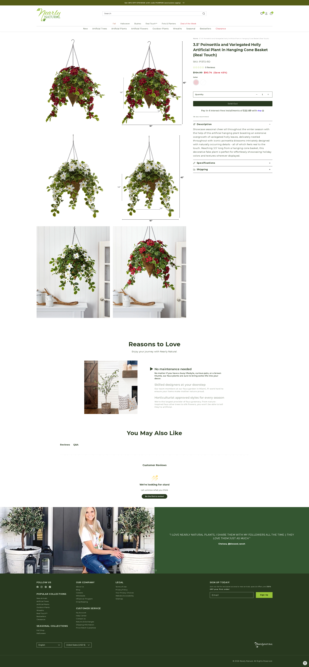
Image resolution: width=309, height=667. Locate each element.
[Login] (266, 13)
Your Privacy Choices (125, 593)
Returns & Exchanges (85, 622)
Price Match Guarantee (86, 628)
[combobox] (154, 13)
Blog (78, 590)
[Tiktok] (50, 587)
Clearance (221, 29)
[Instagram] (42, 587)
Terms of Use (121, 587)
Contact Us (81, 619)
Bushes (137, 24)
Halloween (125, 24)
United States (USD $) (75, 645)
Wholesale (80, 596)
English (42, 645)
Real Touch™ (151, 24)
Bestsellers (205, 29)
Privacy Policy (122, 590)
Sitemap (119, 599)
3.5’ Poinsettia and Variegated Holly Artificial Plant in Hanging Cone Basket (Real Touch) (235, 38)
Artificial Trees (99, 29)
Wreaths (177, 29)
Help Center (81, 616)
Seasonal (190, 29)
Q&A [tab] (75, 444)
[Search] (204, 13)
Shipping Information (85, 625)
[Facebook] (38, 587)
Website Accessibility (125, 596)
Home (195, 38)
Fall (114, 24)
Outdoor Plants (161, 29)
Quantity (199, 94)
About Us (80, 587)
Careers (79, 593)
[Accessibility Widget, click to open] (305, 663)
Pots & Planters (169, 24)
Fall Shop (41, 630)
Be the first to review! (154, 496)
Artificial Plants (119, 29)
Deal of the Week (188, 24)
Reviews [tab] (65, 444)
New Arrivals (42, 598)
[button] (233, 124)
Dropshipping (82, 602)
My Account (81, 613)
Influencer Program (84, 599)
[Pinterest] (46, 587)
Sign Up (264, 595)
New (85, 29)
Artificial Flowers (139, 29)
